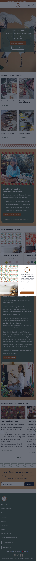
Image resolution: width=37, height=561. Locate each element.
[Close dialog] (35, 266)
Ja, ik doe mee (27, 292)
